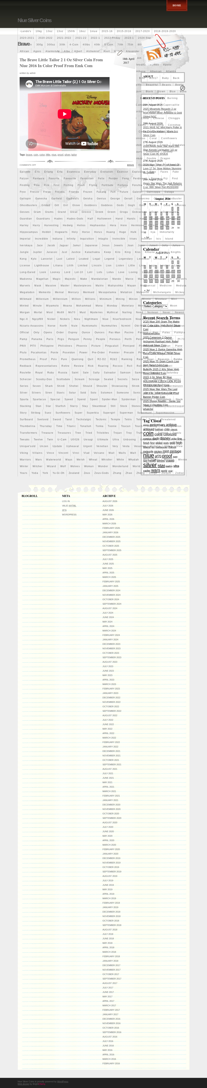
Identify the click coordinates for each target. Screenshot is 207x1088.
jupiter (37, 252)
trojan (117, 432)
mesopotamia (107, 292)
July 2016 (107, 1041)
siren (48, 392)
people (100, 339)
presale (129, 352)
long (177, 265)
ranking (126, 359)
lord (67, 272)
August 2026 (109, 501)
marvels (25, 285)
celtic (168, 111)
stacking (25, 406)
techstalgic (83, 419)
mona (99, 305)
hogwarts (61, 232)
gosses (25, 212)
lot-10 (79, 272)
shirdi (61, 386)
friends (74, 191)
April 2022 (108, 733)
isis (158, 238)
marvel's (181, 278)
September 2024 (111, 604)
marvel (167, 278)
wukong (150, 466)
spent (94, 399)
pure (64, 359)
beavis (166, 84)
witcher (37, 466)
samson (125, 372)
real (150, 359)
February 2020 (111, 849)
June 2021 (108, 778)
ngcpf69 (37, 319)
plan (168, 345)
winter (24, 466)
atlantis (171, 71)
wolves (75, 466)
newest (180, 312)
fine (37, 185)
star (48, 406)
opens (48, 332)
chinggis (174, 118)
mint (174, 299)
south (149, 392)
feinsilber (87, 178)
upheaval (72, 446)
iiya (153, 232)
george (115, 198)
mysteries (96, 312)
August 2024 (109, 608)
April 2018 (108, 947)
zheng (140, 473)
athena (141, 71)
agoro (37, 51)
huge (122, 232)
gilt (57, 205)
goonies (180, 205)
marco (130, 278)
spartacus (39, 399)
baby (165, 78)
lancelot (47, 258)
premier (114, 352)
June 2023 (108, 671)
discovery (152, 151)
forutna (137, 185)
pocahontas (38, 352)
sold (83, 392)
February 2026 (111, 528)
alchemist (92, 51)
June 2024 (108, 617)
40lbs (86, 44)
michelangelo (162, 292)
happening (158, 218)
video (168, 446)
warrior (174, 453)
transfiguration (171, 426)
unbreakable (148, 439)
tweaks (25, 439)
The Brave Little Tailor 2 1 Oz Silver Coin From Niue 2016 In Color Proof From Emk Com (61, 63)
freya (47, 191)
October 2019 (110, 867)
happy (173, 218)
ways (68, 459)
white (120, 459)
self (146, 379)
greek (99, 212)
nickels (65, 319)
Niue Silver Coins (34, 20)
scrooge (94, 379)
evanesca (73, 171)
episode (25, 171)
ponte (54, 352)
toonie (112, 426)
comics (143, 131)
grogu (124, 212)
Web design (23, 1084)
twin (50, 439)
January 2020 (110, 854)
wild (146, 459)
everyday (90, 171)
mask (37, 285)
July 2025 (107, 559)
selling (157, 379)
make (83, 278)
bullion (158, 98)
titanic (71, 426)
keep (107, 252)
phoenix (81, 345)
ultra (116, 439)
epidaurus (174, 165)
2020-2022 (45, 38)
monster (160, 305)
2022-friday (112, 38)
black (149, 91)
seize (135, 379)
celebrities (136, 111)
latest (71, 258)
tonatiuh (86, 426)
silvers (36, 392)
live (142, 265)
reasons (163, 359)
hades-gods (75, 218)
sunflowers (63, 412)
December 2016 (111, 1019)
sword (57, 419)
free (23, 191)
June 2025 (108, 563)
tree (78, 432)
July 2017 (107, 987)
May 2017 (107, 996)
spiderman (128, 399)
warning (159, 453)
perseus (115, 339)
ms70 (71, 312)
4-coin (74, 44)
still (113, 406)
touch (139, 426)
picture (96, 345)
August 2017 (109, 983)
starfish (60, 406)
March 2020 (109, 845)
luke (157, 272)
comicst (158, 131)
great (73, 212)
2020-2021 (27, 38)
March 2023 (109, 684)
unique (181, 439)
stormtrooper (175, 406)
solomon (106, 392)
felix (101, 178)
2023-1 (129, 38)
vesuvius (140, 446)
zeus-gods (101, 473)
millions (90, 299)
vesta (126, 446)
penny (87, 339)
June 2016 (108, 1045)
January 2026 (110, 532)
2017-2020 (142, 31)
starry (74, 406)
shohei (73, 386)
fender (113, 178)
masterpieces (82, 285)
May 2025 (107, 568)
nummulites (109, 325)
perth (128, 339)
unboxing (129, 439)
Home (177, 5)
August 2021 (109, 769)
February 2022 (111, 742)
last (59, 258)
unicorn (167, 439)
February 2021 (111, 795)
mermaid (88, 292)
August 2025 (109, 555)
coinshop (174, 125)
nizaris (166, 319)
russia (62, 372)
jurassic (52, 252)
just (64, 252)
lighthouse (41, 265)
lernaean (160, 258)
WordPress (69, 514)
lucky (146, 272)
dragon (165, 158)
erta (60, 171)
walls (122, 453)
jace (40, 245)
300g (39, 44)
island (169, 238)
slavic (61, 392)
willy (156, 459)
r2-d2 (101, 359)
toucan (126, 426)
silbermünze (152, 386)
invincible (118, 238)
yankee (164, 466)
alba (67, 51)
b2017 (153, 78)
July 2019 (107, 880)
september (174, 379)
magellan (42, 278)
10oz (49, 31)
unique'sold (28, 446)
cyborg (151, 145)
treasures (64, 432)
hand (119, 218)
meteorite (142, 292)
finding (25, 185)
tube (150, 432)
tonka (100, 426)
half (90, 218)
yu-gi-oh (59, 473)
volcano (99, 453)
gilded (45, 205)
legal (96, 258)
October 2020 (110, 813)
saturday (172, 372)
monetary (128, 305)
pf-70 (181, 339)
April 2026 (108, 519)
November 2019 (111, 862)
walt (133, 453)
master (65, 285)
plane (179, 345)
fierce (155, 178)
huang (110, 232)
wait (111, 453)
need (139, 312)
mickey (179, 292)
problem (154, 352)
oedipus (179, 325)
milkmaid (26, 299)
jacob (51, 245)
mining (120, 299)
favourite (70, 178)
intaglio (103, 238)
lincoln (96, 265)
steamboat (99, 406)
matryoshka (115, 285)
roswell (167, 365)
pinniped (129, 345)
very (115, 446)
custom (137, 145)
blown (161, 91)
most (49, 312)
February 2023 (111, 688)
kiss (138, 252)
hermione (137, 225)
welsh (81, 459)
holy (75, 232)
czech (164, 145)
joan (130, 245)
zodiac (179, 473)
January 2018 (110, 961)
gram (37, 212)
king (128, 252)
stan (39, 406)
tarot (68, 419)
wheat (93, 459)
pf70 (33, 345)
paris (49, 339)
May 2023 (107, 675)
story (23, 412)
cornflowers (169, 138)
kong (23, 258)
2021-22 (80, 38)
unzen (44, 446)
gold (142, 205)
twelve (38, 439)
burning (172, 98)
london (165, 265)
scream (79, 379)
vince (50, 453)
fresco (34, 191)
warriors (25, 459)
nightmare (91, 319)
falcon (24, 178)
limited (83, 265)
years (23, 473)
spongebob (163, 399)
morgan (25, 312)
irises (133, 238)
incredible (41, 238)
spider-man (109, 399)
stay (85, 406)
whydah (133, 459)
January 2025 (110, 586)
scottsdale (63, 379)
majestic (70, 278)
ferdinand (140, 178)
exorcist (122, 171)
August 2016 (109, 1036)
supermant (144, 412)
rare (140, 359)
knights (176, 252)
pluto (23, 352)
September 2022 (111, 711)
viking (24, 453)
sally (96, 372)
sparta (24, 399)
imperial (25, 238)
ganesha (41, 198)
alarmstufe (52, 51)
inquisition (87, 238)
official (24, 332)
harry (36, 225)
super (78, 412)
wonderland (120, 466)
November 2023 (111, 648)
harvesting (51, 225)
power (83, 352)
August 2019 (109, 876)
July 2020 (107, 827)
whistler (106, 459)
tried (89, 432)
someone (123, 392)
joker (141, 245)
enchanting (145, 165)
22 (173, 223)
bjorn (138, 91)
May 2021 (107, 782)
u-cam (62, 439)
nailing (127, 312)
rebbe (178, 359)
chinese (158, 118)
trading (152, 426)
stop (148, 406)
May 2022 (107, 729)
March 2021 (109, 791)
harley (24, 225)
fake (176, 171)
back (176, 78)
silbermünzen (174, 386)
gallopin (25, 198)
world (136, 466)
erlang (48, 171)
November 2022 (111, 702)
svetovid (43, 419)
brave (29, 154)
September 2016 (111, 1032)
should (87, 386)
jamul (77, 245)
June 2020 (108, 831)
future (124, 191)
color (42, 154)
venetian (102, 446)
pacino (129, 332)
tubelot (163, 432)
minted (24, 305)
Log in (66, 501)
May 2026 (107, 514)
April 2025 (108, 572)
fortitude (108, 185)
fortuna (123, 185)
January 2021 (110, 800)
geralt (128, 198)
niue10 (152, 319)
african (24, 51)
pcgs (61, 339)
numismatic (89, 325)
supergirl (109, 412)
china (145, 118)
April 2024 (108, 626)
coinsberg (157, 125)
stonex (136, 406)
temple (115, 419)
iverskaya (26, 245)
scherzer (26, 379)
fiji (166, 178)
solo (94, 392)
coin (36, 154)
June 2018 (108, 938)
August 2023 (109, 662)
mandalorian (99, 278)
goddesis (90, 205)
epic (161, 165)
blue (173, 91)
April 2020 (108, 840)
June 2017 (108, 992)
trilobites (103, 432)
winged (169, 459)
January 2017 (110, 1014)
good (167, 205)
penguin (73, 339)
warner (145, 453)
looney (55, 272)
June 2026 (108, 510)
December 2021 (111, 751)
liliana (57, 265)
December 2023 (111, 644)
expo (153, 171)
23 (178, 223)
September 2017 (111, 978)
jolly (165, 245)
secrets (122, 379)
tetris (128, 419)
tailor (74, 154)
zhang (117, 473)
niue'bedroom (122, 319)
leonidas (143, 258)
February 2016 (111, 1063)
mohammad (83, 305)
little (131, 265)
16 (178, 271)
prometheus (28, 359)
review (79, 365)
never (167, 312)
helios (81, 225)
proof (43, 359)
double (151, 158)
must (83, 312)
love (121, 272)
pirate (143, 345)
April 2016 (108, 1054)
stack (179, 399)
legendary (126, 258)
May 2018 (107, 943)
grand (62, 212)
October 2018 (110, 920)
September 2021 (111, 764)
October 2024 (110, 599)
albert (78, 51)
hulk (134, 232)
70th (120, 44)
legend (109, 258)
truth (139, 432)
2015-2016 (124, 31)
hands (131, 218)
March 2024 (109, 630)
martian (153, 278)
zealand (74, 473)
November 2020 (111, 809)
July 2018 (107, 934)
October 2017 (110, 974)
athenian (156, 71)
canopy (141, 104)
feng (125, 178)
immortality (167, 232)
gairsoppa (154, 191)
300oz (51, 44)
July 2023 (107, 666)
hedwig (68, 225)
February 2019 (111, 903)
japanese (91, 245)
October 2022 (110, 706)
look (43, 272)
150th (71, 31)
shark (49, 386)
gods (120, 205)
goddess (107, 205)
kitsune (150, 252)
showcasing (120, 386)
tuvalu (176, 432)
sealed (108, 379)
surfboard (26, 419)
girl (65, 205)
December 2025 (111, 537)
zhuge (153, 473)
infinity (71, 238)
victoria (155, 446)
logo (152, 265)
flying (93, 185)
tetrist (140, 419)
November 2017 (111, 970)
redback (25, 365)
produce (170, 352)
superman (126, 412)
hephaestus (98, 225)
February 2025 (111, 581)
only (37, 332)
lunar (168, 272)
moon (173, 305)
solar (72, 392)
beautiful (152, 84)
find (175, 178)
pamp (23, 339)
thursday (46, 426)
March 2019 (109, 898)
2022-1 (95, 38)
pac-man (114, 332)
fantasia (38, 178)
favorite (54, 178)
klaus (163, 252)
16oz (82, 31)
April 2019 (108, 894)
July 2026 (107, 505)
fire (46, 185)
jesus (106, 245)
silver (23, 392)
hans (143, 218)
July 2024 (107, 613)
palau (166, 332)
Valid (69, 505)
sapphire (156, 372)
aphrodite (139, 64)
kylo (34, 258)
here (123, 225)
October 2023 (110, 653)
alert (107, 51)
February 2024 (111, 635)
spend (81, 399)
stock (123, 406)
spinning (146, 399)
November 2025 (111, 541)
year (176, 466)
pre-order (98, 352)
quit (90, 359)
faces (164, 171)
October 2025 (110, 546)
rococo (118, 365)
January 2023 (110, 693)
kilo (117, 252)
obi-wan (140, 325)
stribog (35, 412)
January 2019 (110, 907)
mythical (112, 312)
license (25, 265)
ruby (50, 372)
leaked (84, 258)
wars (38, 459)
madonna (26, 278)
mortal (38, 312)
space (161, 392)
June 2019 (108, 885)
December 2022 (111, 697)
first (56, 185)
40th (97, 44)
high (165, 225)
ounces (100, 332)
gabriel (137, 191)
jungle (24, 252)
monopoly (144, 305)
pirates (155, 345)
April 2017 (108, 1001)
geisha (88, 198)
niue (105, 319)
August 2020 (109, 822)
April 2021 (108, 787)
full (113, 191)
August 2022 (109, 715)
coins (142, 125)
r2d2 (113, 359)
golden (154, 205)
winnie (182, 459)
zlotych (166, 473)
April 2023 (108, 679)
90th (141, 44)
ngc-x (24, 319)
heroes (153, 225)
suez (48, 412)
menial (59, 292)
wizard (51, 466)
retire (65, 365)
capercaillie (171, 104)
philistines (65, 345)
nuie (74, 325)
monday (112, 305)
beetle (179, 84)
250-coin (26, 44)
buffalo (144, 98)
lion (109, 265)
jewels (118, 245)
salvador (110, 372)
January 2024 (110, 639)
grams (49, 212)
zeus (87, 473)
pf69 (23, 345)
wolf (63, 466)
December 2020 (111, 804)
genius (101, 198)
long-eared (27, 272)
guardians (43, 218)
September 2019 (111, 871)
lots (99, 272)
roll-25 (141, 365)
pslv (54, 359)
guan (154, 212)
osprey (72, 332)
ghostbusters (28, 205)
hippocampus (29, 232)
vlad (86, 453)
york (45, 473)
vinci (76, 453)
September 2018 (111, 925)
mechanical (147, 285)
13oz (60, 31)
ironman (146, 238)
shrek (135, 386)
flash (81, 185)
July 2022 (107, 720)
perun (140, 339)
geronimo (143, 198)
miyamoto (52, 305)
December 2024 (111, 590)
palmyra (179, 332)
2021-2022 (64, 38)
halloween (104, 218)
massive (50, 285)
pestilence (155, 339)
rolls (154, 365)
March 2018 (109, 952)
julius (176, 245)
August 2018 (109, 929)
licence (176, 258)
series (24, 386)
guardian (26, 218)
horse (86, 232)
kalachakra (92, 252)
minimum (105, 299)
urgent (87, 446)
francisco (175, 185)
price (141, 352)
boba (183, 91)
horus (98, 232)
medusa (181, 285)
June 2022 (108, 724)
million (76, 299)
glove (76, 205)
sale (86, 372)
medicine (166, 285)
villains (37, 453)
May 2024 (107, 621)
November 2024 (111, 595)
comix (172, 131)
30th (62, 44)
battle (138, 84)
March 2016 (109, 1059)
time (59, 426)
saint (75, 372)
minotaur (161, 299)
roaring (103, 365)
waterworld (53, 459)
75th (130, 44)
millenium (42, 299)
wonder (103, 466)
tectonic (101, 419)
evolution (106, 171)
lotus (110, 272)
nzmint (125, 325)
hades (58, 218)
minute (37, 305)
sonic (137, 392)
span (172, 392)
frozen (87, 191)
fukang (101, 191)
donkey (138, 158)
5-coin (108, 44)
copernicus (137, 138)
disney (168, 151)
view (179, 446)
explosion (138, 171)
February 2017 (111, 1010)
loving (133, 272)
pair (155, 332)
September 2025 (111, 550)
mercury (73, 292)
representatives (46, 365)
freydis (60, 191)
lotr (90, 272)
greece (86, 212)
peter (169, 339)
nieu (77, 319)
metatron (126, 292)
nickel (51, 319)
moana (67, 305)
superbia (93, 412)
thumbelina (27, 426)
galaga (169, 191)
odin (166, 325)
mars (141, 278)
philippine (47, 345)
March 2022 (109, 737)
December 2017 (111, 965)
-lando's (25, 31)
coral (153, 138)
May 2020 (107, 836)
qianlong (78, 359)
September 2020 (111, 818)
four (162, 185)
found (151, 185)
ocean (154, 325)
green (112, 212)
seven (37, 386)
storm (159, 406)
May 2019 (107, 889)
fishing (68, 185)
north (63, 325)
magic (57, 278)
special (55, 399)
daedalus (178, 145)
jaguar (64, 245)
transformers (28, 432)
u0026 (75, 439)
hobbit (46, 232)
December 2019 (111, 858)
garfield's (72, 198)
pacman (143, 332)
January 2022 (110, 746)
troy (129, 432)
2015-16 (107, 31)
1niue (93, 31)
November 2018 (111, 916)
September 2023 (111, 657)
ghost (158, 198)
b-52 (142, 78)
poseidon (69, 352)
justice (76, 252)
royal (39, 372)
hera (113, 225)
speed (68, 399)
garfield (56, 198)
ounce (86, 332)
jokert (153, 245)
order (60, 332)
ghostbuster (174, 198)
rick (91, 365)
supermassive (165, 412)
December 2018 (111, 912)
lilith (70, 265)
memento (45, 292)
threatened (168, 419)
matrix (100, 285)
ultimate (102, 439)
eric (37, 171)
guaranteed (170, 212)
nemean (152, 312)
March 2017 (109, 1005)
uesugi (88, 439)
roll (129, 365)
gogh (131, 205)
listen (120, 265)
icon (143, 232)
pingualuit (112, 345)
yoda (35, 473)
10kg (39, 31)
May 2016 (107, 1050)
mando (116, 278)
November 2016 (111, 1023)
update (57, 446)
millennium (60, 299)
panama (37, 339)
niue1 (140, 319)
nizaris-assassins (31, 325)
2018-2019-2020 (165, 31)
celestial (154, 111)
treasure (47, 432)
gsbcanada (139, 212)
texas (152, 419)
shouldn (101, 386)
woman (89, 466)
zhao (129, 473)
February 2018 (111, 956)
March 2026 (109, 523)
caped (154, 104)
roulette (25, 372)
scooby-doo (44, 379)
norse (52, 325)
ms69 (60, 312)
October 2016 (110, 1028)
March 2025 (109, 577)
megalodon (27, 292)
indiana (57, 238)
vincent (63, 453)
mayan (131, 285)
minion (133, 299)
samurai (140, 372)
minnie (146, 299)
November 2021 (111, 755)
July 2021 (107, 773)
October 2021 (110, 760)
